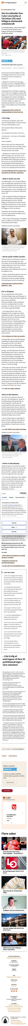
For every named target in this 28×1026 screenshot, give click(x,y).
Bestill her (14, 986)
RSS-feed (14, 981)
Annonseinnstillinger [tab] (21, 497)
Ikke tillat (14, 531)
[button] (22, 813)
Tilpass (13, 527)
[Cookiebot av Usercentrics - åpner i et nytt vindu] (20, 493)
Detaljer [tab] (11, 497)
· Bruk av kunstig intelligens (14, 1008)
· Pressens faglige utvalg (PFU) (18, 1024)
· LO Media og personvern (14, 1011)
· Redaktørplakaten (15, 1020)
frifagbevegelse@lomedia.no (14, 958)
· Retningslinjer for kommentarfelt (14, 1006)
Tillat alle (14, 523)
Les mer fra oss (10, 782)
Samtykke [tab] (4, 497)
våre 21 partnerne (9, 505)
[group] (14, 813)
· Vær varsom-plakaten (16, 1022)
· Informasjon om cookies (14, 1010)
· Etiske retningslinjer (14, 1005)
